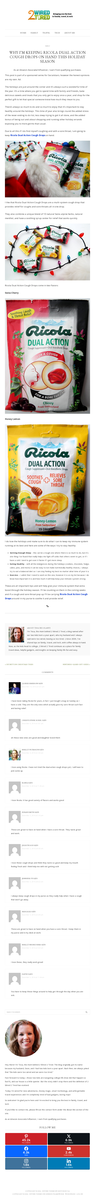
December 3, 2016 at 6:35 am (32, 915)
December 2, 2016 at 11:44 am (33, 977)
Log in (80, 1194)
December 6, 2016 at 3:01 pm (32, 723)
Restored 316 (64, 1191)
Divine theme (48, 1191)
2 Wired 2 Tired (47, 15)
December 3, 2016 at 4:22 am (32, 948)
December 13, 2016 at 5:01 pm (33, 687)
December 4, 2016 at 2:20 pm (32, 753)
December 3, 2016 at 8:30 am (32, 849)
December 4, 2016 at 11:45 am (33, 786)
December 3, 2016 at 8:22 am (32, 882)
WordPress (70, 1194)
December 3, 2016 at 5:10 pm (32, 815)
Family (47, 46)
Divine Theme (35, 1194)
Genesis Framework (55, 1194)
